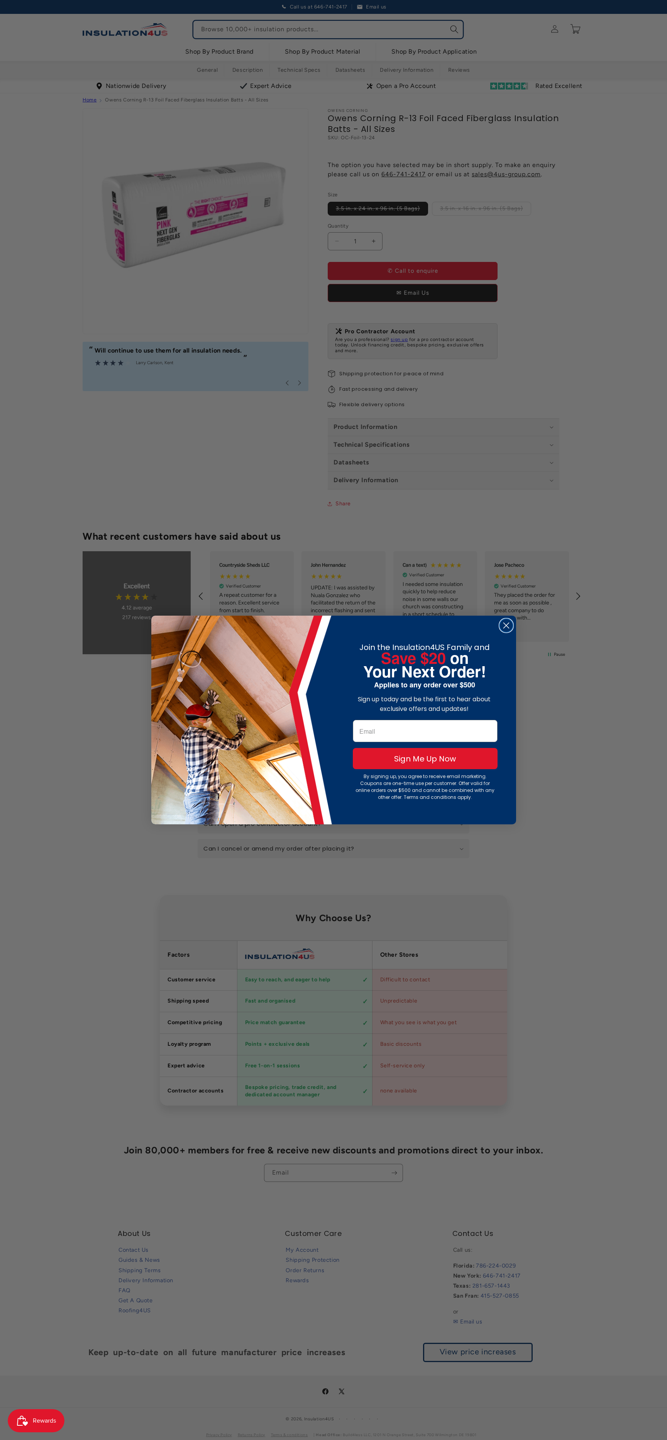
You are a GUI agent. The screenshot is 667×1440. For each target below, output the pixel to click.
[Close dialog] (506, 625)
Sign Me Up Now (425, 758)
